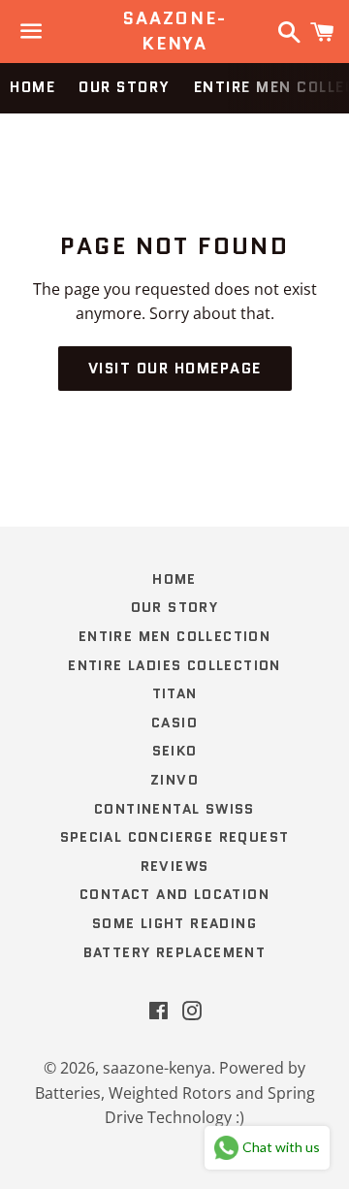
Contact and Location (174, 894)
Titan (175, 693)
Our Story (125, 87)
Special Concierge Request (175, 837)
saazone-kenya (174, 31)
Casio (174, 722)
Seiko (175, 750)
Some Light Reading (174, 923)
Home (32, 87)
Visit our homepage (175, 368)
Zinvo (174, 779)
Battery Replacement (175, 952)
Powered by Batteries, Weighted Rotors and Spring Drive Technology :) (175, 1092)
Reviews (175, 866)
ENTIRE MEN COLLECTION (174, 636)
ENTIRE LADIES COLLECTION (174, 665)
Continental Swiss (174, 809)
